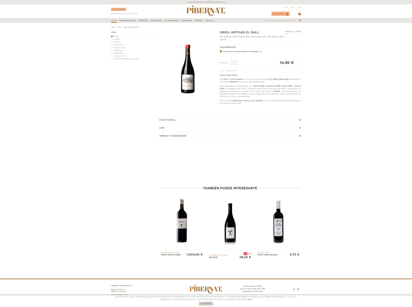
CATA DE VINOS (120, 56)
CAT (286, 7)
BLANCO (117, 39)
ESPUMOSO (118, 45)
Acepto (207, 304)
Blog (125, 13)
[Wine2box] (206, 10)
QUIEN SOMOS (116, 13)
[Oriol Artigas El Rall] (188, 64)
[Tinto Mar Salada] (278, 221)
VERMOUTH (118, 50)
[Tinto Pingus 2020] (181, 221)
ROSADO (117, 42)
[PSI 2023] (230, 221)
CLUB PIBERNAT (118, 9)
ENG (299, 7)
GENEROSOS (119, 53)
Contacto (133, 13)
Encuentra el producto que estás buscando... (279, 20)
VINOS (113, 27)
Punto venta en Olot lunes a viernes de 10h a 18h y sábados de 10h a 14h (252, 288)
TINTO (119, 27)
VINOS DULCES (120, 48)
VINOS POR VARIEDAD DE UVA (126, 59)
